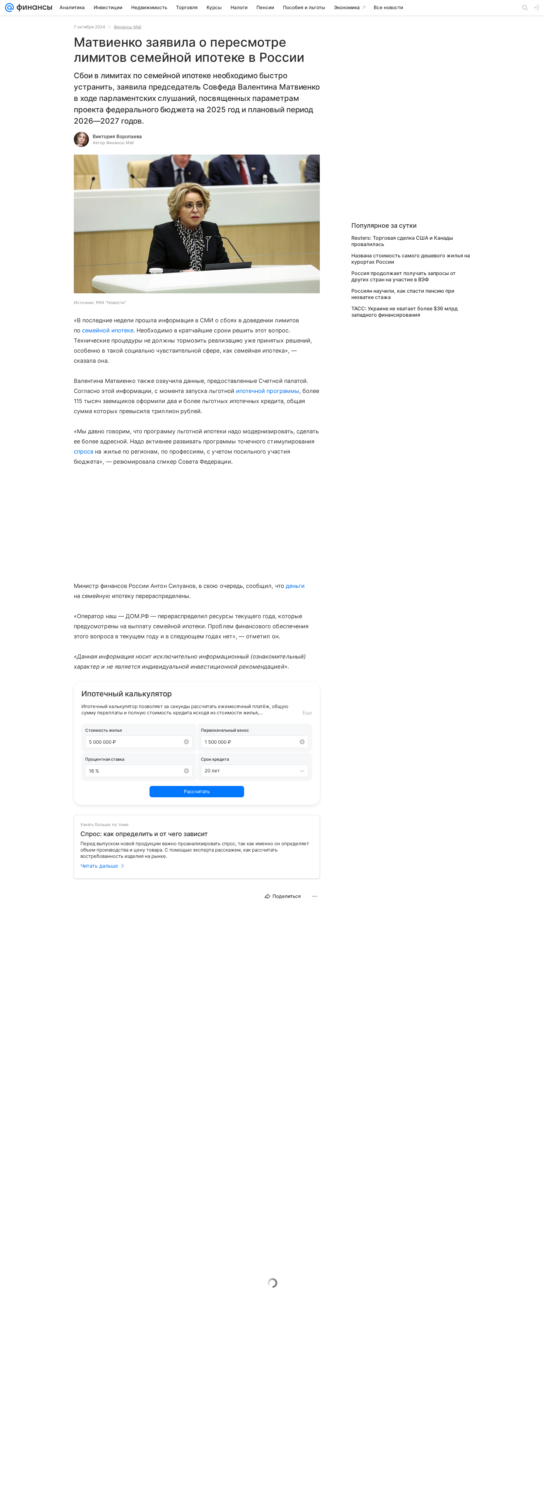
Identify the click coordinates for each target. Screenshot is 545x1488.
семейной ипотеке (107, 330)
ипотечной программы (267, 391)
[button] (197, 225)
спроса (83, 451)
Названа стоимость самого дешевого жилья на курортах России (410, 258)
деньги (295, 586)
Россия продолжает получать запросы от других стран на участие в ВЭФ (403, 276)
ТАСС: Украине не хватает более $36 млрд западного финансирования (404, 311)
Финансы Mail (127, 26)
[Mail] (9, 7)
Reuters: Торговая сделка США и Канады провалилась (402, 241)
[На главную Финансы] (33, 7)
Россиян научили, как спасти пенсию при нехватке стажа (402, 294)
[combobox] (248, 771)
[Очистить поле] (186, 741)
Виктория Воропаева (117, 136)
